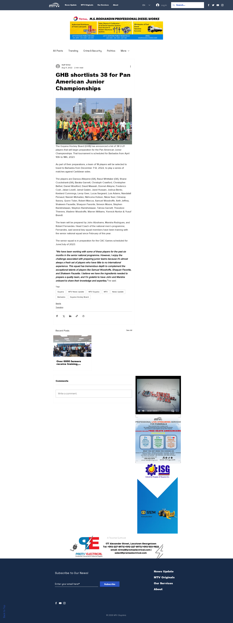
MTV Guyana (94, 292)
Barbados (61, 297)
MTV (106, 292)
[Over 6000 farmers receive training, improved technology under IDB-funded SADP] (72, 346)
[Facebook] (208, 5)
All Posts (58, 50)
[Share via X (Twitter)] (63, 316)
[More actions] (130, 66)
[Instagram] (222, 5)
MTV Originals (164, 577)
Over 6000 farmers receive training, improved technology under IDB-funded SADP (72, 362)
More (123, 50)
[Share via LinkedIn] (70, 316)
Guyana (60, 292)
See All (129, 330)
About (158, 589)
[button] (116, 28)
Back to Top (4, 611)
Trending (73, 50)
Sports (58, 303)
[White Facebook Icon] (56, 603)
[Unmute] (143, 411)
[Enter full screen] (177, 411)
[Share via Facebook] (57, 316)
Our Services (163, 583)
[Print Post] (83, 316)
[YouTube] (217, 5)
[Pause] (139, 411)
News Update (118, 292)
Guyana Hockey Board (79, 297)
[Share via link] (77, 316)
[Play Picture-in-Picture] (172, 411)
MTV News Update (76, 292)
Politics (111, 50)
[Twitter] (213, 5)
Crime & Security (92, 50)
